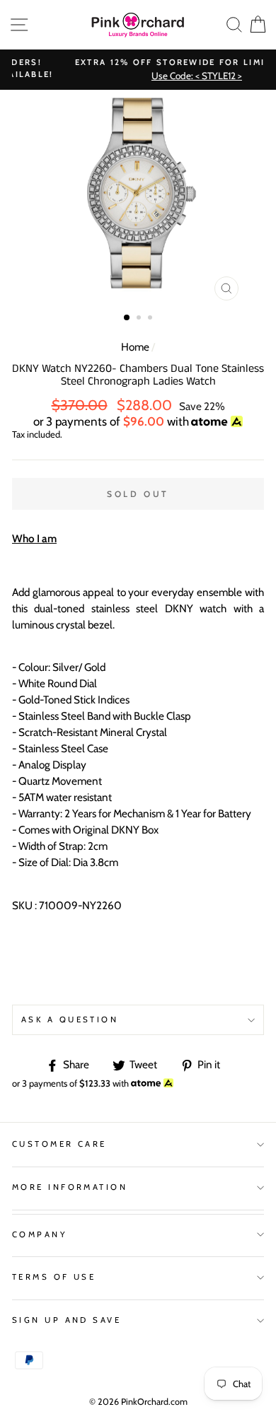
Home (135, 347)
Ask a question (69, 1019)
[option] (138, 199)
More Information (69, 1187)
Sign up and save (66, 1320)
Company (39, 1234)
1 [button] (127, 318)
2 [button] (140, 318)
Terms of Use (54, 1277)
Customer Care (59, 1144)
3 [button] (151, 318)
